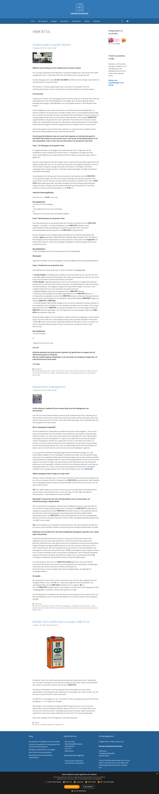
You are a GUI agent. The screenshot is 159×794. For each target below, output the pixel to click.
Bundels (87, 21)
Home (33, 21)
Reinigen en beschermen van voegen (42, 749)
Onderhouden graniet (62, 373)
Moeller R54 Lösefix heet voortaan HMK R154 (61, 622)
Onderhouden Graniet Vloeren (52, 45)
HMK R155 (83, 371)
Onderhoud (38, 369)
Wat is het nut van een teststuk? (40, 752)
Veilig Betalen (70, 746)
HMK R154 (76, 371)
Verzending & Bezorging (73, 744)
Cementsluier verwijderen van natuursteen (44, 741)
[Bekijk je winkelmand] (127, 21)
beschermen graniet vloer (42, 371)
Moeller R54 (59, 724)
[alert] (79, 783)
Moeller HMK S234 (38, 608)
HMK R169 (90, 371)
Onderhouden (76, 21)
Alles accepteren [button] (71, 787)
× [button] (157, 773)
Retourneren (69, 751)
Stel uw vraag (70, 741)
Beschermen (64, 21)
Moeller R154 (51, 724)
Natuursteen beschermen (73, 608)
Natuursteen (60, 608)
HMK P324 (68, 371)
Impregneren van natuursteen (81, 606)
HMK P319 (54, 371)
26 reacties (38, 610)
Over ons (68, 749)
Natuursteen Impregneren (49, 387)
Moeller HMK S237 (50, 608)
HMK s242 (46, 373)
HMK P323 (61, 371)
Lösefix (93, 606)
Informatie (96, 21)
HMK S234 (39, 373)
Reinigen (54, 21)
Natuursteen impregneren (90, 608)
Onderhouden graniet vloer (78, 373)
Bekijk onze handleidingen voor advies (116, 82)
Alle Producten (43, 21)
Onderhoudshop (79, 13)
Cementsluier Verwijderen (74, 763)
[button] (79, 791)
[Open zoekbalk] (122, 21)
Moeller (52, 373)
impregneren (67, 606)
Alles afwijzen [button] (88, 787)
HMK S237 (52, 606)
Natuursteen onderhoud (74, 761)
